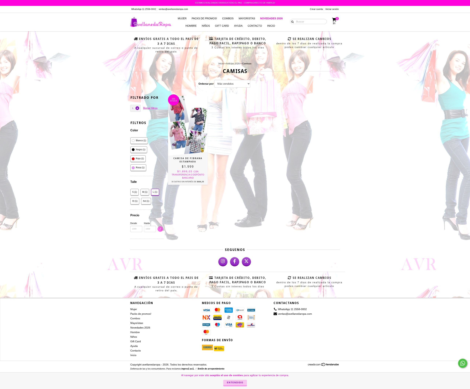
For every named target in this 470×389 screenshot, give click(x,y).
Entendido (235, 382)
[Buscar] (291, 21)
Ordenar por (206, 83)
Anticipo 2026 (233, 63)
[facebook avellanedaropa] (234, 261)
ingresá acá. (187, 368)
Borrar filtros (150, 107)
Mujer (182, 18)
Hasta (147, 223)
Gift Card (222, 25)
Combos (228, 18)
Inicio (271, 25)
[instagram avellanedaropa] (222, 261)
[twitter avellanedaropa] (246, 261)
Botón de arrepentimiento (211, 368)
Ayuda (238, 25)
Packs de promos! (204, 18)
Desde (133, 223)
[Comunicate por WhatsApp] (462, 363)
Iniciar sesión (332, 9)
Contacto (255, 25)
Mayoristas (247, 18)
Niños (206, 25)
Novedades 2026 (271, 18)
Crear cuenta (316, 9)
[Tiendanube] (324, 365)
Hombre (191, 25)
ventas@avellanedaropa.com (173, 9)
